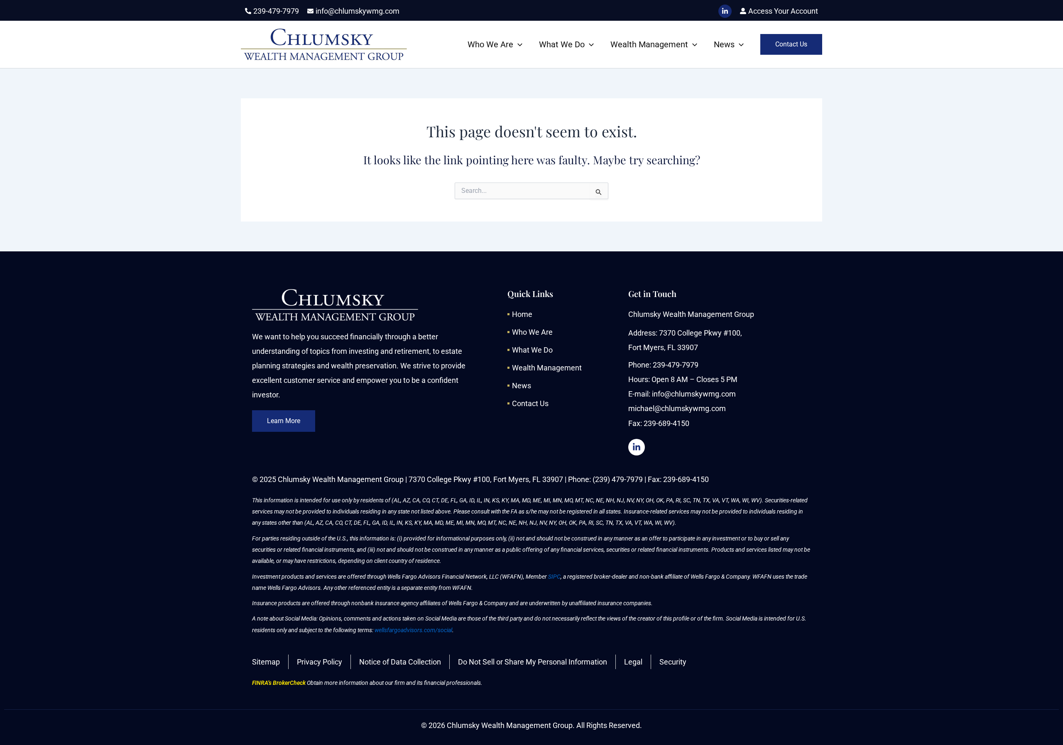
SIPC (554, 576)
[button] (517, 44)
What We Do (562, 44)
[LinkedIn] (725, 11)
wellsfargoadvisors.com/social (413, 630)
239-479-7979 (675, 364)
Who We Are (490, 44)
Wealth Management (649, 44)
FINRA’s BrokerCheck (279, 682)
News (724, 44)
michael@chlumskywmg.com (677, 408)
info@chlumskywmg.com (694, 394)
